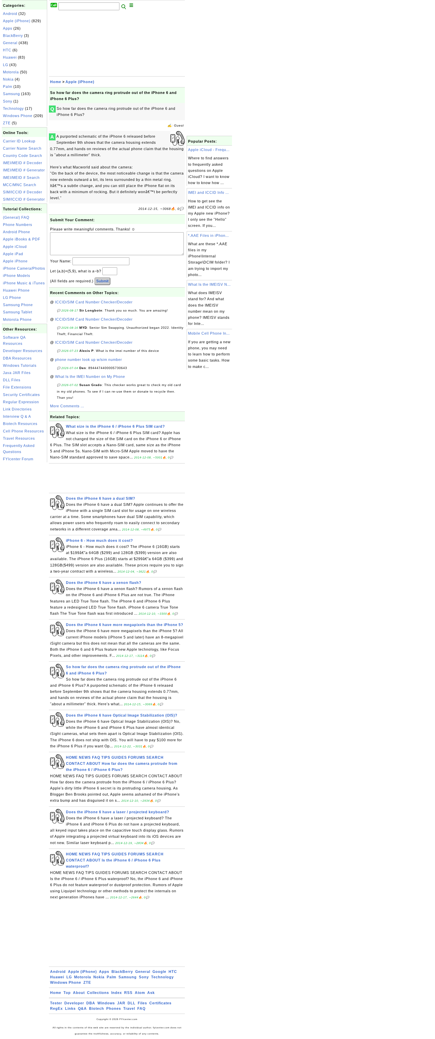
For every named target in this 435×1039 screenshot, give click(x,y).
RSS (128, 993)
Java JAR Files (17, 373)
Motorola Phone (17, 320)
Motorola (11, 72)
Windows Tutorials (19, 365)
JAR (121, 1003)
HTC (7, 50)
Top (67, 993)
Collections (98, 993)
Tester (56, 1003)
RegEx (56, 1008)
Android (10, 14)
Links (70, 1008)
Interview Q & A (17, 416)
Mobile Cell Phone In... (209, 333)
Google (159, 972)
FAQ (141, 1008)
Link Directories (17, 409)
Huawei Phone (16, 290)
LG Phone (12, 298)
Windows (106, 1003)
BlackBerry (13, 36)
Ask (151, 993)
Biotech (96, 1008)
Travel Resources (19, 438)
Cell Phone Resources (23, 431)
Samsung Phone (18, 305)
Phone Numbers (17, 225)
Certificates (160, 1003)
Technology (13, 108)
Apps (7, 28)
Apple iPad (13, 254)
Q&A (82, 1008)
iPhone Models (16, 276)
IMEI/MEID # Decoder (22, 163)
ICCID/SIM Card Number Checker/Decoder (94, 302)
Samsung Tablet (17, 312)
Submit (102, 281)
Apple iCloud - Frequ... (209, 150)
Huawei (10, 57)
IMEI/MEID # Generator (24, 170)
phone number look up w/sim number (88, 360)
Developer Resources (22, 351)
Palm (7, 87)
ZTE (7, 123)
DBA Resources (17, 358)
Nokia (8, 79)
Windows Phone (17, 116)
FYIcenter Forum (18, 459)
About (79, 993)
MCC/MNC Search (19, 185)
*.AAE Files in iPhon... (208, 236)
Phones (113, 1008)
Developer (74, 1003)
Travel (129, 1008)
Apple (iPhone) (16, 21)
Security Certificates (21, 395)
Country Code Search (22, 156)
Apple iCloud (15, 247)
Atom (140, 993)
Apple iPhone (15, 261)
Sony (7, 101)
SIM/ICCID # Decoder (22, 192)
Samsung (11, 94)
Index (116, 993)
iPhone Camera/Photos (24, 268)
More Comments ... (67, 406)
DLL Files (11, 380)
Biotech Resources (20, 424)
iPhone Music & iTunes (24, 283)
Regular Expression (21, 402)
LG (5, 65)
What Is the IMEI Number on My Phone (90, 377)
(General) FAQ (16, 217)
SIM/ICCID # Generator (24, 199)
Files (142, 1003)
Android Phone (16, 232)
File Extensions (17, 387)
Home (55, 82)
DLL (131, 1003)
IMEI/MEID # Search (21, 178)
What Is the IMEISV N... (209, 284)
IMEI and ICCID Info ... (208, 192)
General (10, 43)
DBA (90, 1003)
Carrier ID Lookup (19, 141)
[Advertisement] (24, 531)
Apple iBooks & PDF (21, 239)
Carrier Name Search (22, 148)
